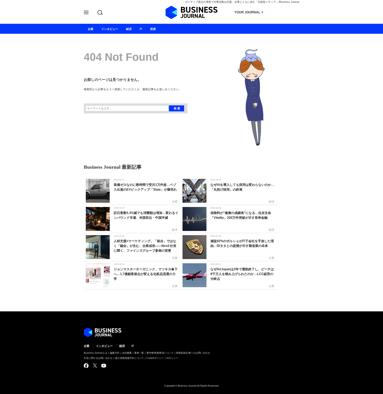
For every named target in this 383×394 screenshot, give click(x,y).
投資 (153, 29)
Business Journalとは (95, 352)
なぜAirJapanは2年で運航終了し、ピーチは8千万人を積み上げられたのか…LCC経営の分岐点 (242, 273)
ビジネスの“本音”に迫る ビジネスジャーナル (102, 332)
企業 (86, 345)
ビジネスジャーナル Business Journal (191, 12)
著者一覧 (139, 352)
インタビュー (104, 345)
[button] (86, 13)
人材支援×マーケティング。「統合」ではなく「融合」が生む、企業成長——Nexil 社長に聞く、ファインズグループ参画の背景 (145, 245)
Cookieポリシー (155, 358)
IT (132, 345)
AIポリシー (172, 358)
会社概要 (127, 352)
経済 (122, 345)
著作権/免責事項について (159, 352)
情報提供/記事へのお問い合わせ (193, 352)
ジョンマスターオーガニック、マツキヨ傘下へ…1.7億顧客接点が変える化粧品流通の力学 (146, 273)
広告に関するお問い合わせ (98, 358)
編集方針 (114, 352)
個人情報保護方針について (129, 358)
